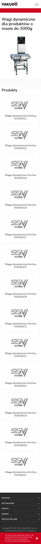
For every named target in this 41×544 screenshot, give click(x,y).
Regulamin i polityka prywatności (24, 531)
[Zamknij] (36, 538)
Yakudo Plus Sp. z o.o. (30, 528)
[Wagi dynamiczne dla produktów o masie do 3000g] (20, 56)
